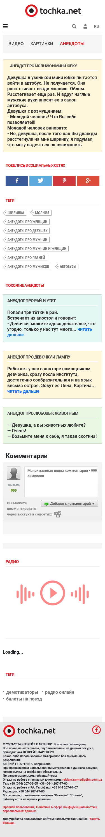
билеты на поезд (24, 699)
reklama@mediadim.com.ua (82, 779)
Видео (16, 43)
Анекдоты (72, 43)
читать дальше (23, 391)
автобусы (68, 266)
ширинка (16, 212)
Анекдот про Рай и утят (31, 300)
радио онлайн (59, 692)
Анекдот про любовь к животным (42, 413)
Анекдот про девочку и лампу (38, 357)
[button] (85, 26)
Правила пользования (18, 807)
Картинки (42, 43)
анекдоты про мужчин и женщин (37, 248)
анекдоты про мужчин (27, 239)
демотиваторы (22, 692)
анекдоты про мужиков (28, 266)
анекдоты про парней (26, 257)
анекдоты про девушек (27, 230)
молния (42, 212)
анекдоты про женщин (27, 221)
